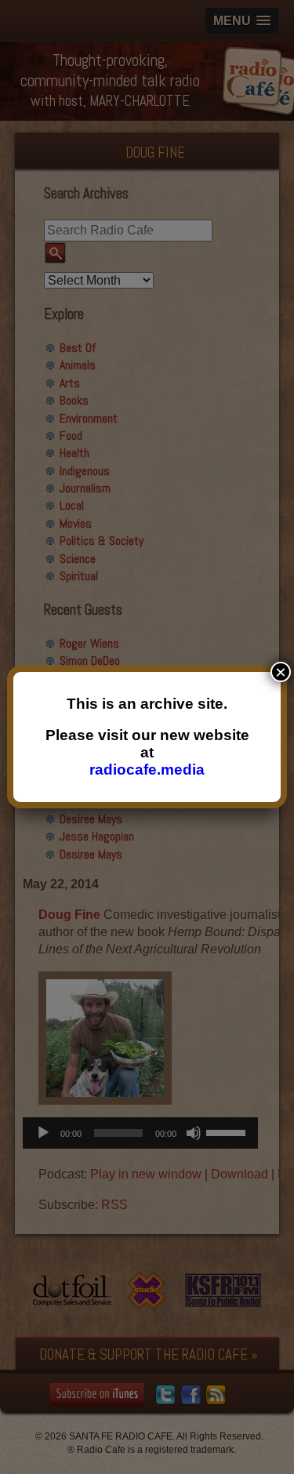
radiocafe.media (147, 769)
